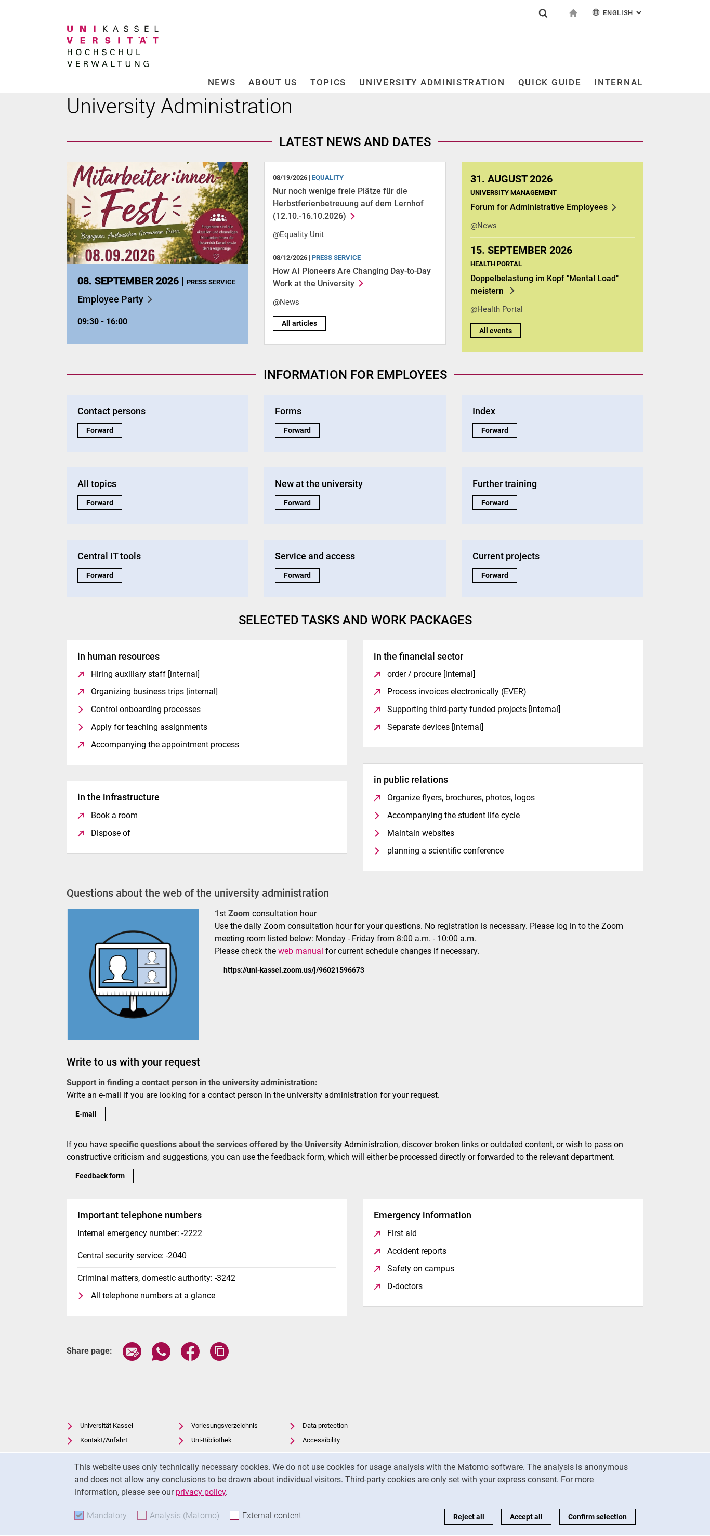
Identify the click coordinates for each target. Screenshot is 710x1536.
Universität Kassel (106, 1425)
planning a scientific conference (445, 851)
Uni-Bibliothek (211, 1440)
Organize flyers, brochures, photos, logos (461, 798)
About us (272, 82)
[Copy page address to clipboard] (219, 1358)
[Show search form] (543, 13)
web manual (300, 951)
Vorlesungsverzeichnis (224, 1425)
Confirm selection (597, 1517)
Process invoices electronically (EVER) (457, 692)
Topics (328, 82)
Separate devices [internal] (435, 727)
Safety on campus (420, 1269)
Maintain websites (420, 833)
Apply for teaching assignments (149, 727)
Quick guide (550, 82)
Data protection (325, 1425)
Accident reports (416, 1251)
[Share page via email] (132, 1358)
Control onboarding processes (146, 709)
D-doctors (405, 1286)
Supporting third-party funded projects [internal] (473, 709)
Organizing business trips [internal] (154, 692)
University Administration (432, 82)
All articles (299, 323)
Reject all (468, 1517)
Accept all (526, 1517)
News (222, 82)
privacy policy (201, 1492)
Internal (618, 82)
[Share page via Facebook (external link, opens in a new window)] (190, 1358)
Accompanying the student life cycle (453, 815)
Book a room (114, 815)
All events (495, 330)
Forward (104, 430)
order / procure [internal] (431, 674)
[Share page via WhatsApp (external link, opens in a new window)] (161, 1358)
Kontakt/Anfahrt (103, 1440)
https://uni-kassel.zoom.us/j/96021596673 (293, 970)
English (623, 13)
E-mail (86, 1114)
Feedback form (100, 1176)
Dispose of (110, 833)
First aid (402, 1233)
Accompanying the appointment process (165, 745)
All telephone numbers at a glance (153, 1296)
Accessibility (321, 1440)
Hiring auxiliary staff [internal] (145, 674)
